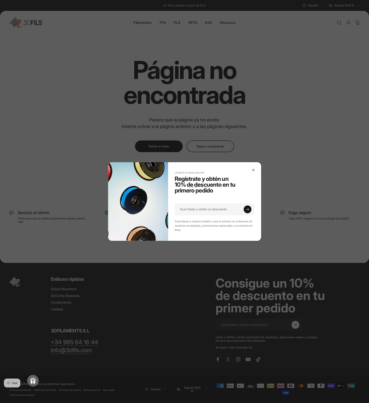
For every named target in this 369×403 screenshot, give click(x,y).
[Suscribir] (247, 209)
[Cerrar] (253, 170)
